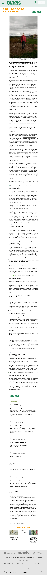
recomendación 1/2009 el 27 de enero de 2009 (28, 152)
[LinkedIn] (40, 12)
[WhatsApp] (37, 12)
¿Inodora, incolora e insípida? (23, 531)
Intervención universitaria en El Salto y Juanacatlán (14, 537)
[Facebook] (33, 12)
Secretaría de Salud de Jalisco (29, 137)
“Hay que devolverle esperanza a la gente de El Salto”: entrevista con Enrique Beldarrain (33, 539)
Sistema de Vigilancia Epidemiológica (18, 134)
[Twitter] (35, 12)
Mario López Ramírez (19, 167)
